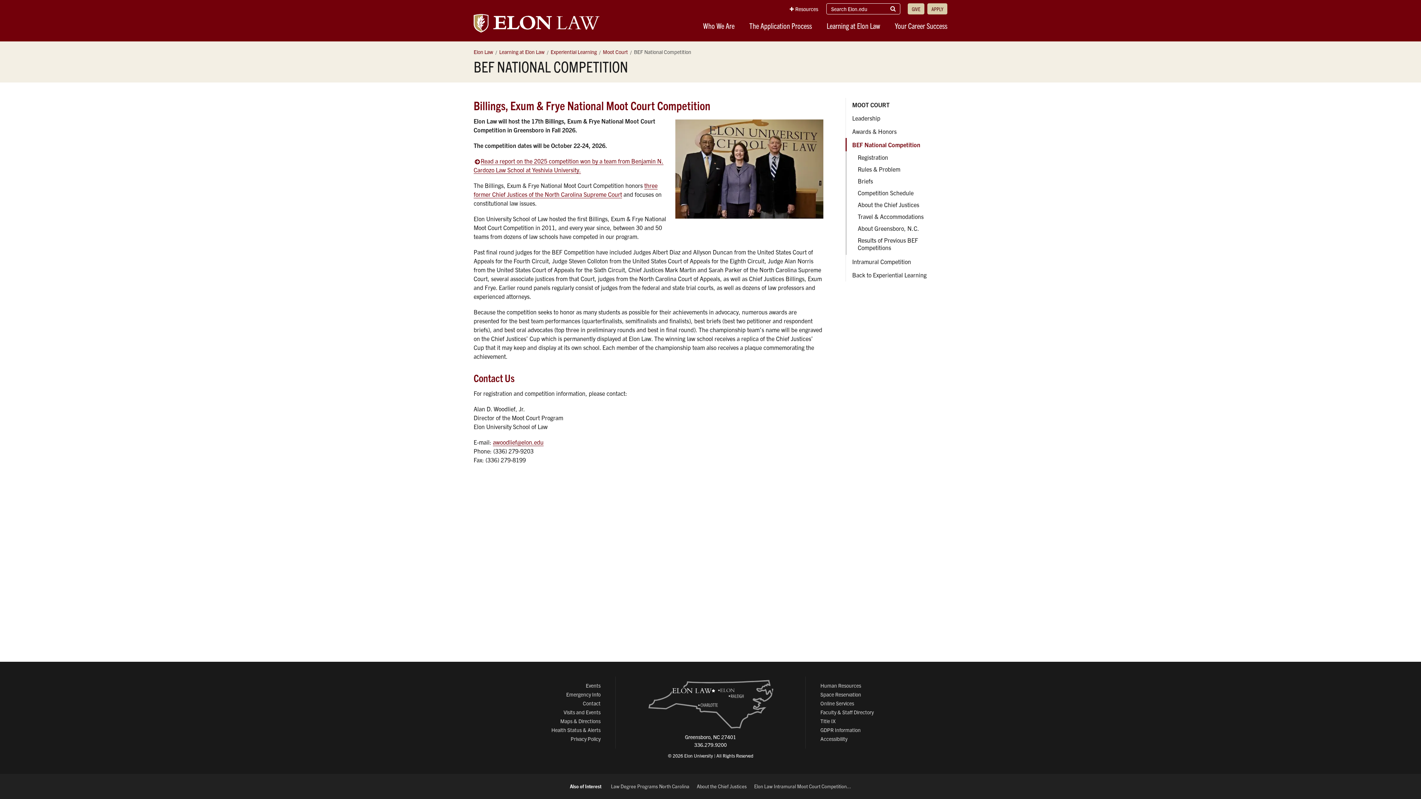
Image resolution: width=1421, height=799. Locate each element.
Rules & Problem (879, 169)
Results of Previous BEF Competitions (888, 243)
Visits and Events (582, 712)
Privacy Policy (586, 738)
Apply (937, 9)
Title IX (828, 721)
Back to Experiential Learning (889, 275)
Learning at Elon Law (853, 25)
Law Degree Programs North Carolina (650, 786)
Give (916, 9)
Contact (592, 703)
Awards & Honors (874, 131)
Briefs (865, 181)
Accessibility (833, 738)
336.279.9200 (710, 744)
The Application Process (780, 25)
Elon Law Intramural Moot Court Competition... (802, 786)
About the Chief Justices (888, 204)
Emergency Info (583, 694)
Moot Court (871, 104)
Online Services (837, 703)
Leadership (866, 118)
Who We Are (719, 25)
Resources (806, 9)
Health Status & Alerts (576, 729)
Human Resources (840, 685)
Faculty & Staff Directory (847, 712)
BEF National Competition (886, 144)
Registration (873, 157)
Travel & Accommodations (891, 216)
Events (593, 685)
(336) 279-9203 (513, 451)
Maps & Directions (580, 721)
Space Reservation (840, 694)
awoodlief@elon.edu (518, 442)
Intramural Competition (881, 261)
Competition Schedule (886, 192)
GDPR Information (840, 729)
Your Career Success (921, 25)
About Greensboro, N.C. (888, 228)
